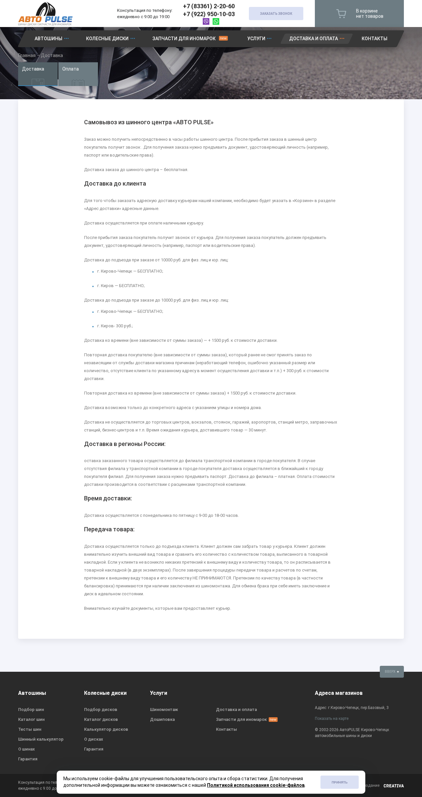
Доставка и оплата (313, 38)
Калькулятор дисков (106, 729)
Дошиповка (162, 719)
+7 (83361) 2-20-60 (209, 6)
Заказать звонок (276, 13)
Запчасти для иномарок (184, 38)
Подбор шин (31, 709)
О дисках (93, 739)
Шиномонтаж (164, 709)
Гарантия (27, 758)
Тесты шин (29, 729)
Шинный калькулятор (41, 739)
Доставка (33, 69)
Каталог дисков (101, 719)
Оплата (70, 69)
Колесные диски (107, 38)
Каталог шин (31, 719)
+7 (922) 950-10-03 (209, 14)
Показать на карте (331, 718)
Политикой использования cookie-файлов (256, 785)
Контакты (374, 38)
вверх (390, 671)
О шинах (26, 749)
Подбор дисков (100, 709)
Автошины (48, 38)
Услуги (256, 38)
